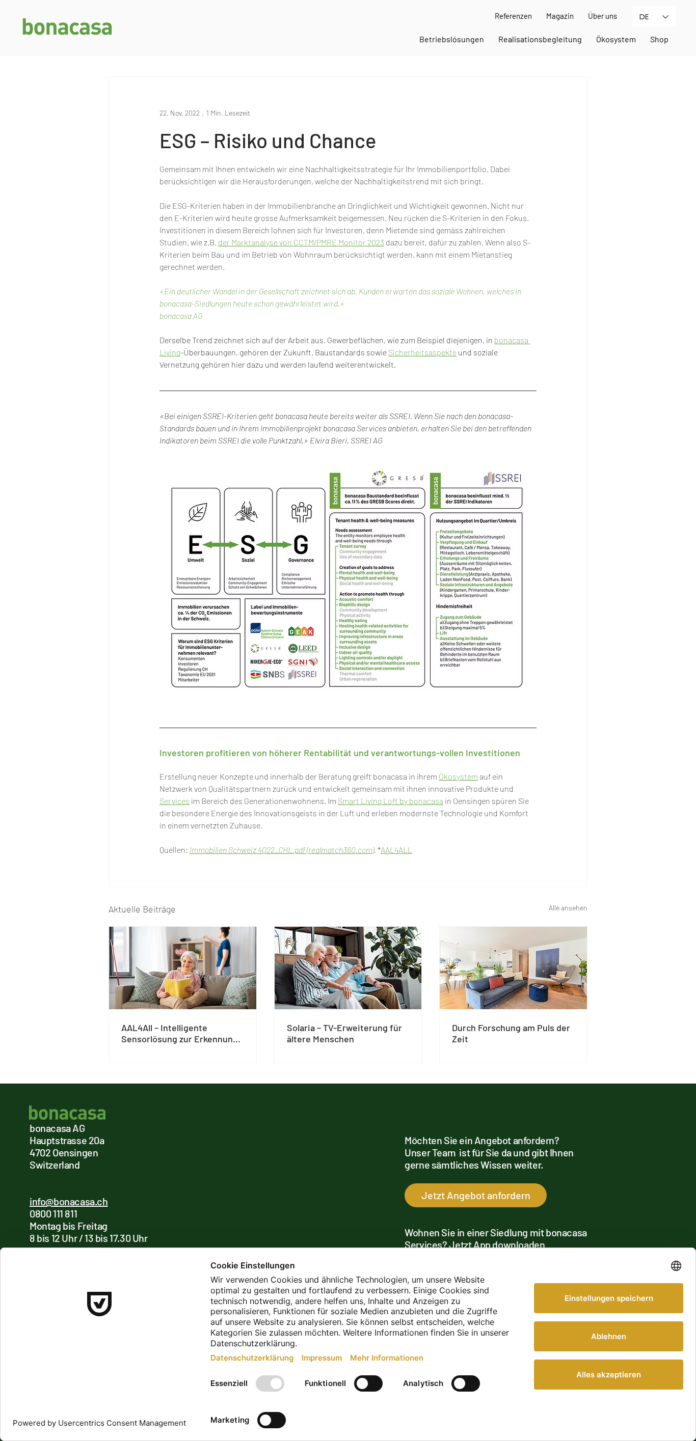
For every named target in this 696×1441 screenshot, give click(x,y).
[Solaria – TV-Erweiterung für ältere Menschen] (348, 968)
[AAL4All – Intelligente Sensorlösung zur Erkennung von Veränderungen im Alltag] (182, 968)
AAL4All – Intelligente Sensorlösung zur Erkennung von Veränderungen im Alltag (179, 1033)
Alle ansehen (568, 907)
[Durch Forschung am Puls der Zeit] (513, 968)
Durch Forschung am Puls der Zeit (511, 1033)
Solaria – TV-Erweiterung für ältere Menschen (344, 1033)
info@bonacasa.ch (69, 1201)
